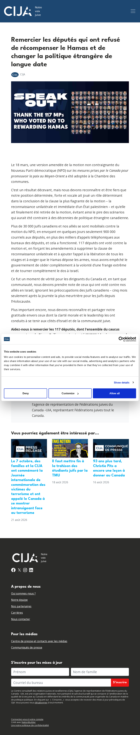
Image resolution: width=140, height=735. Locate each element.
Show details (121, 382)
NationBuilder (29, 722)
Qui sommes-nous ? (23, 593)
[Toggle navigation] (133, 11)
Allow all (114, 393)
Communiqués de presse (26, 647)
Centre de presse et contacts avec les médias (39, 641)
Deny (26, 393)
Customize (68, 393)
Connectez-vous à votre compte (27, 719)
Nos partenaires (21, 606)
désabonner (41, 702)
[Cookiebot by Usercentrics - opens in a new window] (121, 339)
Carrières (17, 613)
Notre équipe (19, 600)
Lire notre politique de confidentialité (30, 725)
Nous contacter (20, 619)
